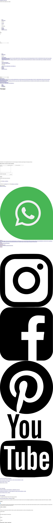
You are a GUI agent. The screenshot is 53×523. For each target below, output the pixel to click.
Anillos (3, 63)
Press (6, 245)
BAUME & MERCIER (16, 58)
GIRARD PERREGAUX (5, 59)
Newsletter (3, 245)
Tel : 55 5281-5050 (2, 488)
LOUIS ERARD (25, 59)
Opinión (8, 245)
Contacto (3, 68)
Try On (3, 27)
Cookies (13, 498)
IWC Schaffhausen (11, 59)
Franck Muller (49, 58)
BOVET (37, 58)
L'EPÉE (22, 59)
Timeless (3, 23)
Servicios (3, 28)
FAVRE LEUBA (45, 58)
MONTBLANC (30, 59)
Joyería (1, 242)
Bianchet (24, 58)
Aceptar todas (9, 522)
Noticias (10, 245)
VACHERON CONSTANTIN (47, 59)
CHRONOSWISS (40, 58)
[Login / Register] (26, 31)
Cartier (8, 58)
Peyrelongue (8, 243)
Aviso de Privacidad (2, 498)
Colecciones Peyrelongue (5, 62)
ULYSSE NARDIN (38, 59)
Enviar (1, 176)
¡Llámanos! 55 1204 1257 (3, 0)
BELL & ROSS (21, 58)
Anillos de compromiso (3, 243)
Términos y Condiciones (8, 498)
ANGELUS (10, 58)
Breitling (31, 58)
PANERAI (33, 59)
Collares (7, 63)
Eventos (1, 245)
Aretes (4, 63)
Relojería (1, 240)
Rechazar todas (2, 522)
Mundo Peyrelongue (4, 29)
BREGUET (33, 58)
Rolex (2, 19)
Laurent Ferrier (19, 59)
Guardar (6, 522)
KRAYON (15, 59)
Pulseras (9, 63)
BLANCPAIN (28, 58)
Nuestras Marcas (4, 57)
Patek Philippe (3, 20)
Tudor (42, 59)
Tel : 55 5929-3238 (2, 495)
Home (2, 84)
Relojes (3, 85)
